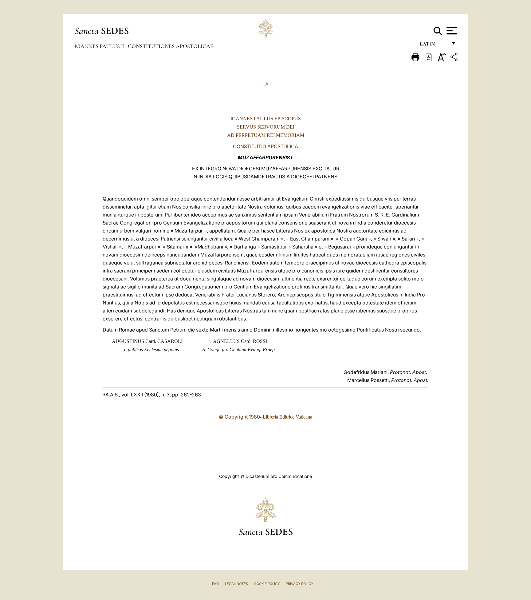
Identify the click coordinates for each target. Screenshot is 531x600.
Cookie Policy (267, 584)
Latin (433, 45)
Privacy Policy (299, 584)
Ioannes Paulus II (100, 46)
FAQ (215, 584)
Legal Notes (236, 584)
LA (265, 84)
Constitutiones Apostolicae (170, 46)
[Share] (454, 58)
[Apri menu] (451, 31)
